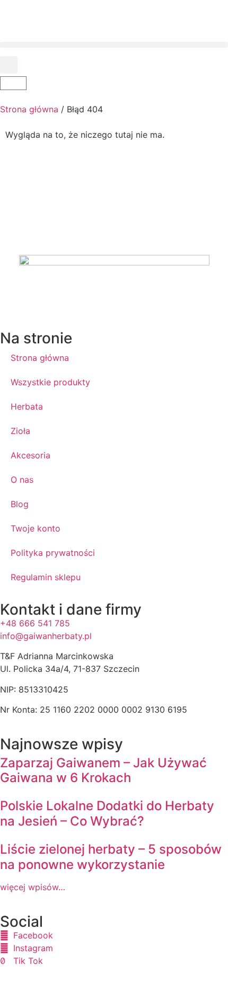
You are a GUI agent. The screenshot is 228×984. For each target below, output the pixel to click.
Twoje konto (35, 528)
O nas (22, 479)
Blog (20, 504)
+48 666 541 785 (35, 623)
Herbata (27, 406)
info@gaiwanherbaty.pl (46, 636)
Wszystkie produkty (50, 382)
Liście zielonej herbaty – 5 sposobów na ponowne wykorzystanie (111, 856)
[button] (114, 45)
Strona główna (29, 109)
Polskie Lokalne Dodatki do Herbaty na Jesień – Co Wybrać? (107, 813)
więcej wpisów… (32, 887)
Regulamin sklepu (46, 577)
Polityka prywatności (53, 552)
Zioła (20, 430)
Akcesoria (30, 455)
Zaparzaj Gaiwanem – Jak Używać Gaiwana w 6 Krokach (103, 770)
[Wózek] (13, 83)
